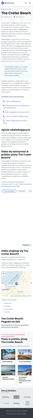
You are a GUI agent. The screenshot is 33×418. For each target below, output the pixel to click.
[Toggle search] (26, 3)
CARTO (29, 296)
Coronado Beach (25, 362)
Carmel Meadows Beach (8, 378)
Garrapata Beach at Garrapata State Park (25, 379)
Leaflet (12, 296)
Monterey (22, 191)
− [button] (3, 276)
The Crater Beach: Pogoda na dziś (16, 116)
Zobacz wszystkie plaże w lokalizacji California (14, 346)
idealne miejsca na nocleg (17, 67)
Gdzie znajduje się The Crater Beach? (17, 112)
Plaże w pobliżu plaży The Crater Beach (15, 122)
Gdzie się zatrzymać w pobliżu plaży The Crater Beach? (16, 107)
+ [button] (3, 273)
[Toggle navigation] (30, 3)
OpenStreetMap (18, 296)
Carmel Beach (7, 362)
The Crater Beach (9, 191)
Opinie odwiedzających (13, 101)
